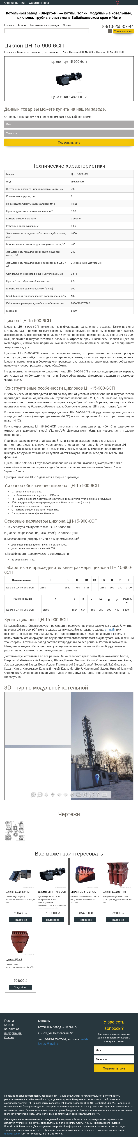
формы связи (12, 1133)
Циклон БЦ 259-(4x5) (115, 891)
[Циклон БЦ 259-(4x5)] (117, 874)
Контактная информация (44, 25)
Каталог (22, 25)
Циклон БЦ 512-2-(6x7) (83, 891)
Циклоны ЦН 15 (57, 52)
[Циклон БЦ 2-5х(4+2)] (20, 874)
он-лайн (110, 629)
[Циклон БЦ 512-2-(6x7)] (85, 874)
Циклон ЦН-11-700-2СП (52, 891)
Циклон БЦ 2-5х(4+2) (18, 891)
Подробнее (20, 919)
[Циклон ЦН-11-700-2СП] (53, 874)
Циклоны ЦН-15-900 (81, 52)
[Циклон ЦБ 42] (20, 942)
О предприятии (14, 3)
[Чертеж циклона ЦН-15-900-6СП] (14, 830)
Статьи (67, 25)
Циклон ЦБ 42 (14, 959)
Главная (9, 25)
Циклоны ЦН (37, 52)
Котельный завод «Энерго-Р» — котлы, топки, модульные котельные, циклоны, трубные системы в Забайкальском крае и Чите (69, 15)
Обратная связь (39, 3)
